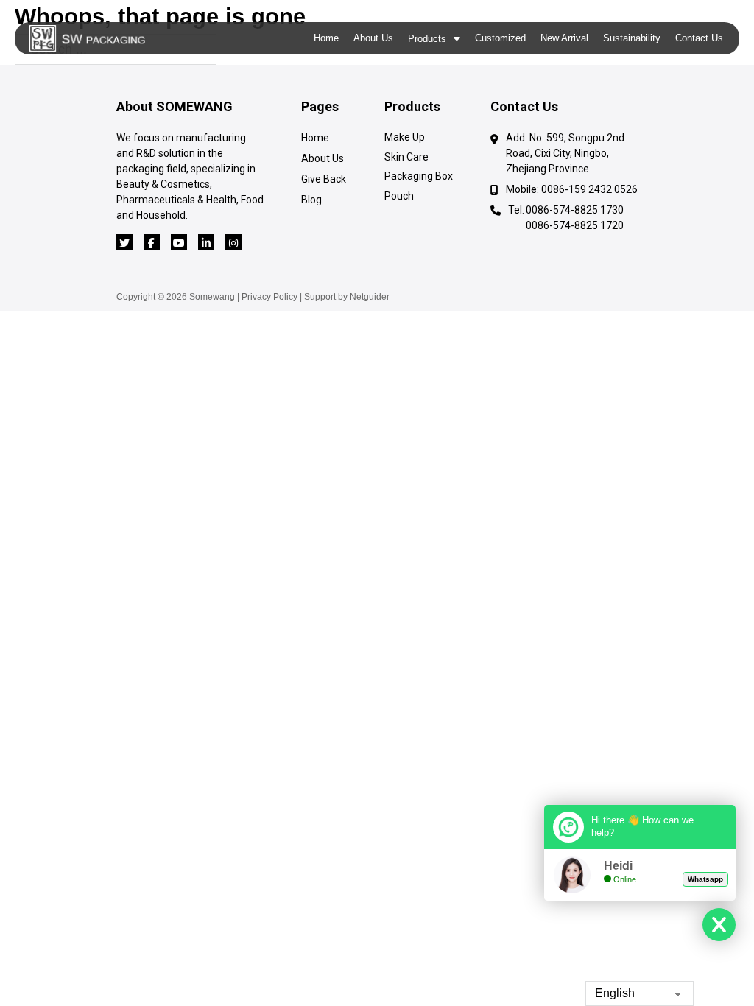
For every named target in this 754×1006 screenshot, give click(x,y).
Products (427, 38)
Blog (311, 199)
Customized (500, 37)
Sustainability (631, 37)
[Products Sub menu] (457, 38)
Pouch (399, 196)
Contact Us (699, 37)
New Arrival (564, 37)
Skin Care (406, 157)
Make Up (404, 137)
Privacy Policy (269, 297)
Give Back (323, 179)
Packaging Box (418, 176)
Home (326, 37)
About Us (373, 37)
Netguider (370, 297)
